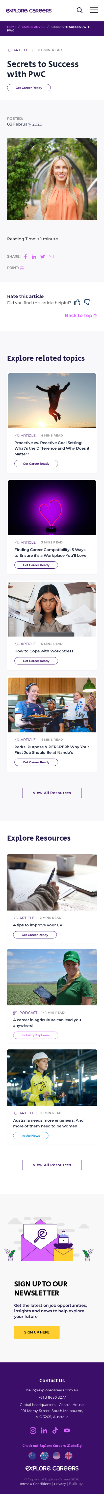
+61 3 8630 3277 (52, 1397)
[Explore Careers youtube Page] (68, 1432)
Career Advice (33, 27)
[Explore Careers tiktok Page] (57, 1432)
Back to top (79, 315)
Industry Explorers (36, 1035)
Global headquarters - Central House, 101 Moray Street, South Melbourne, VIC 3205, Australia (52, 1410)
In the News (31, 1135)
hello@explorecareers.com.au (52, 1390)
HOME (11, 27)
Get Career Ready (29, 88)
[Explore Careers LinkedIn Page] (46, 1432)
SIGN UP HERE (36, 1332)
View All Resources (52, 793)
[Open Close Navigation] (94, 11)
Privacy (60, 1484)
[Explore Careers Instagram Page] (35, 1432)
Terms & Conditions (35, 1484)
